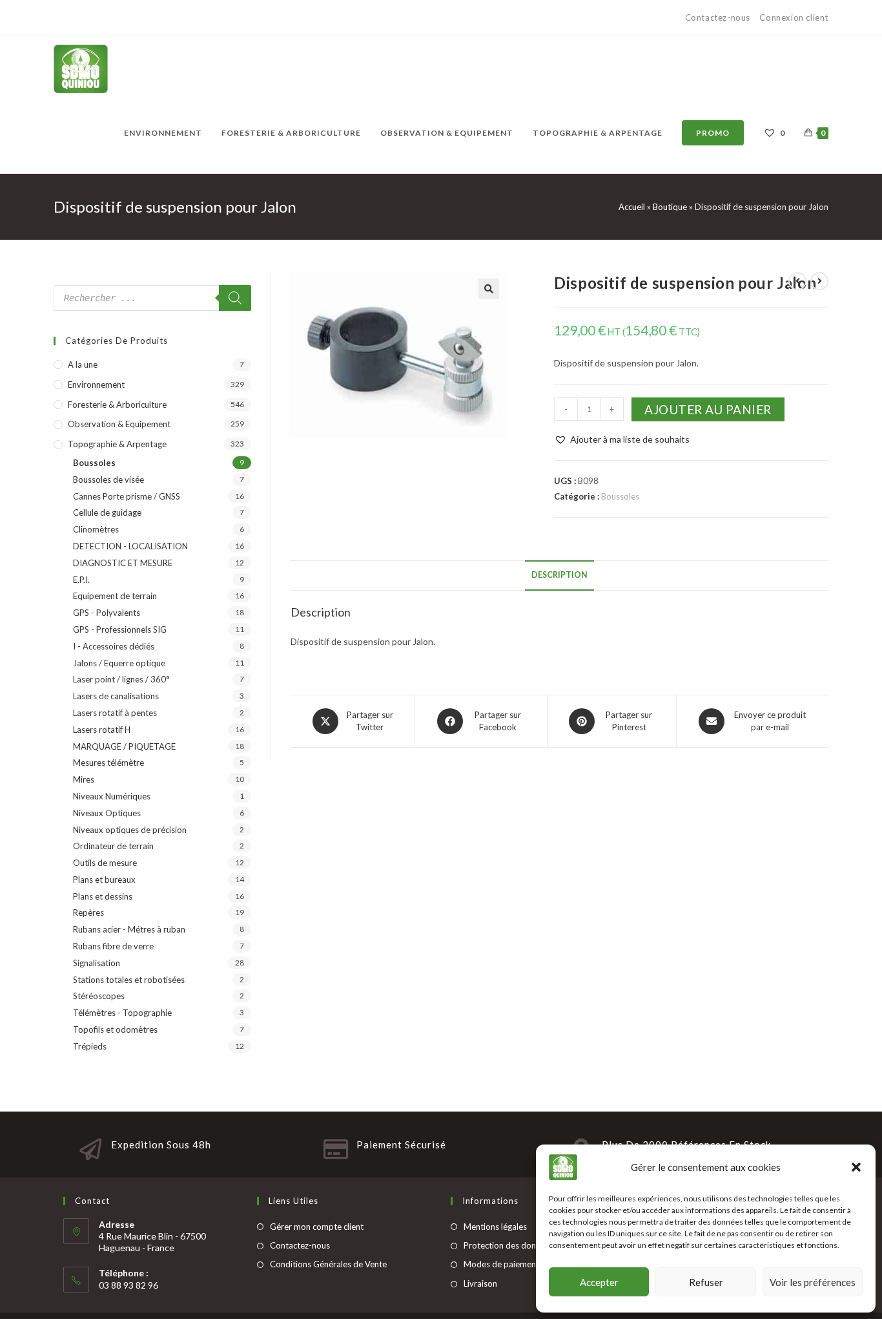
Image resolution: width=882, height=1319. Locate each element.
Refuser (706, 1282)
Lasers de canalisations (116, 696)
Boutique (670, 207)
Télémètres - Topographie (122, 1013)
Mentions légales (495, 1226)
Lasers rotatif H (101, 729)
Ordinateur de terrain (113, 846)
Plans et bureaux (104, 879)
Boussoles (620, 496)
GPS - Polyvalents (106, 612)
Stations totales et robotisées (129, 980)
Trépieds (90, 1046)
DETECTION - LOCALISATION (130, 546)
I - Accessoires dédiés (113, 646)
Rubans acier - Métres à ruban (129, 929)
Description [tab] (559, 575)
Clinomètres (96, 529)
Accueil (632, 207)
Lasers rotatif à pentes (115, 713)
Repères (88, 912)
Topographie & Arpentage (117, 444)
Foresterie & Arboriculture (117, 404)
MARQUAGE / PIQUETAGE (124, 746)
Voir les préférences (813, 1282)
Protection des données (508, 1245)
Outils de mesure (105, 863)
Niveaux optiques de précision (130, 830)
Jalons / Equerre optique (119, 663)
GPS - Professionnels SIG (120, 629)
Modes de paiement (501, 1264)
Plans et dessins (102, 896)
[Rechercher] (235, 298)
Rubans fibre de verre (113, 946)
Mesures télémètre (108, 762)
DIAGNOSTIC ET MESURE (122, 563)
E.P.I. (81, 580)
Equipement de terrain (115, 596)
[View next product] (819, 281)
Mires (83, 779)
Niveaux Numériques (111, 796)
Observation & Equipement (119, 424)
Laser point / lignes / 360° (121, 679)
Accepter (599, 1282)
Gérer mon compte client (317, 1226)
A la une (82, 364)
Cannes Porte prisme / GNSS (126, 496)
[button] (856, 1167)
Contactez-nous (719, 17)
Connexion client (793, 17)
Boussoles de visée (108, 479)
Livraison (480, 1283)
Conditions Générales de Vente (328, 1264)
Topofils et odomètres (115, 1029)
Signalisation (96, 963)
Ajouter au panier (708, 409)
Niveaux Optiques (107, 813)
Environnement (96, 384)
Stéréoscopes (99, 996)
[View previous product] (797, 281)
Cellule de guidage (107, 512)
